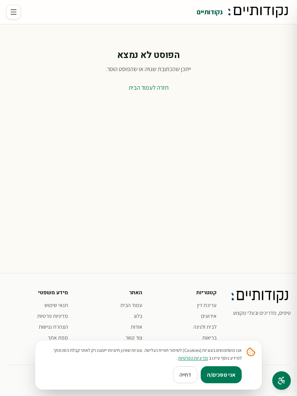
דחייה (185, 374)
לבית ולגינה (205, 326)
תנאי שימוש (56, 305)
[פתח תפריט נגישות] (281, 380)
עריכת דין (207, 305)
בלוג (138, 315)
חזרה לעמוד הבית (149, 88)
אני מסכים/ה (221, 374)
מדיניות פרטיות (52, 315)
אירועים (209, 315)
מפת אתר (58, 337)
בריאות (209, 337)
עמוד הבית (131, 305)
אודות (136, 326)
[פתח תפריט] (13, 12)
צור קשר (133, 337)
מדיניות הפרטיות (193, 358)
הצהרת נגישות (53, 326)
